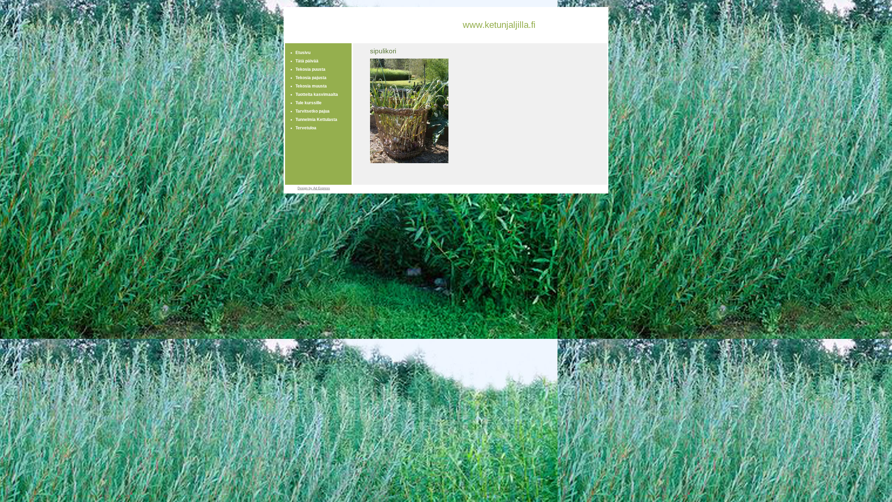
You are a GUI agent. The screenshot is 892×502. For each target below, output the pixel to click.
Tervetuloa (305, 128)
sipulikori (383, 51)
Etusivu (302, 52)
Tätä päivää (306, 61)
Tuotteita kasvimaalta (316, 94)
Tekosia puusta (310, 69)
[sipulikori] (409, 161)
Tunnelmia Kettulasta (316, 119)
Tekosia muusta (311, 86)
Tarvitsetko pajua (312, 111)
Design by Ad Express (314, 188)
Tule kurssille (308, 102)
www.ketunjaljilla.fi (499, 25)
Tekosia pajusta (310, 77)
